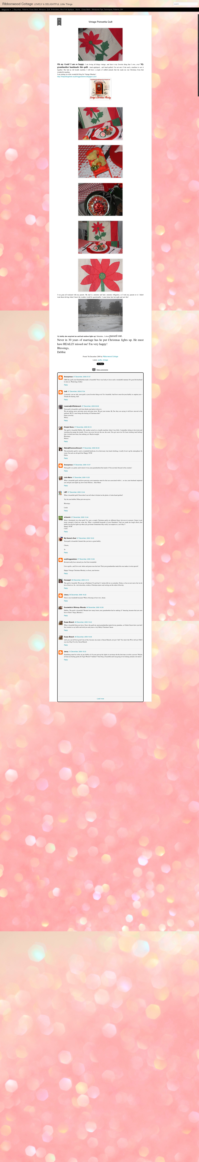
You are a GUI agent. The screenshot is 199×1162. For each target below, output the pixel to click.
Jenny (66, 651)
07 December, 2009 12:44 (76, 492)
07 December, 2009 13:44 (79, 517)
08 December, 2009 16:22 (77, 594)
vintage (105, 360)
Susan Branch (69, 622)
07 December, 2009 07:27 (81, 376)
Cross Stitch (86, 9)
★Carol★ (67, 517)
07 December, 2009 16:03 (85, 538)
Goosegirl (67, 580)
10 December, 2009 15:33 (77, 651)
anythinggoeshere (70, 559)
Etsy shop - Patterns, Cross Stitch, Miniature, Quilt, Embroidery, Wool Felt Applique (44, 9)
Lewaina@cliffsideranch (72, 406)
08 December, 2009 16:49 (83, 636)
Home (78, 9)
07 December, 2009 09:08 (90, 406)
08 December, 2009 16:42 (83, 622)
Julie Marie (68, 477)
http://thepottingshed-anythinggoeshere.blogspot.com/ (77, 76)
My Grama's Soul (70, 538)
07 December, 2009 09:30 (90, 448)
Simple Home (68, 427)
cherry (66, 594)
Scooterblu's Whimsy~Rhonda (74, 607)
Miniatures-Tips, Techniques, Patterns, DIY (107, 9)
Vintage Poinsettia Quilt (100, 21)
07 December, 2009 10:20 (80, 477)
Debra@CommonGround (72, 448)
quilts (100, 360)
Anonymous (68, 376)
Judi (65, 391)
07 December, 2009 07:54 (76, 391)
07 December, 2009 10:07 (81, 464)
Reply (66, 384)
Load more (100, 698)
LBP (65, 492)
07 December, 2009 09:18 (82, 427)
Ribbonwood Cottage (110, 356)
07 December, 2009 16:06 (85, 559)
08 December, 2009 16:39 (94, 607)
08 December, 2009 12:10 (80, 580)
